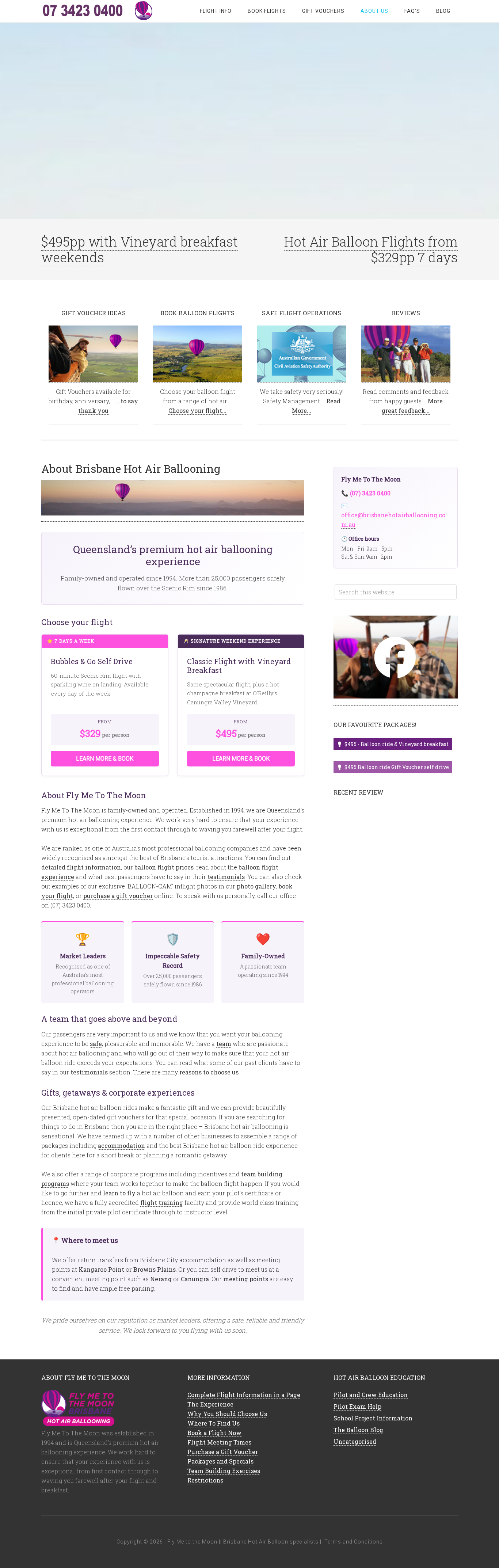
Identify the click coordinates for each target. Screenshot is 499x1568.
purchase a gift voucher (118, 895)
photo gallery (256, 886)
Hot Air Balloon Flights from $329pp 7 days (371, 249)
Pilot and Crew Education (371, 1394)
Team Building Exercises (223, 1470)
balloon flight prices (164, 867)
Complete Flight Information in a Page (243, 1394)
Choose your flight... (197, 410)
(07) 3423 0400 (370, 493)
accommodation (121, 1145)
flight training (161, 1202)
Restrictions (205, 1480)
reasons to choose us (209, 1072)
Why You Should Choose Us (227, 1413)
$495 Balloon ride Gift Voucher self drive (396, 767)
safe (96, 1043)
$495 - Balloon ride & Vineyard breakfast (396, 744)
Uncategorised (355, 1441)
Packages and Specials (220, 1461)
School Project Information (373, 1418)
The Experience (210, 1404)
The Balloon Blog (358, 1430)
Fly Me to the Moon (99, 11)
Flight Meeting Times (219, 1442)
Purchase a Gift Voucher (222, 1451)
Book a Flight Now (214, 1432)
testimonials (226, 876)
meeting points (245, 1279)
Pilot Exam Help (357, 1406)
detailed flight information (81, 867)
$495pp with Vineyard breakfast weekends (139, 249)
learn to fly (119, 1193)
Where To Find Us (213, 1423)
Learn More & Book (104, 758)
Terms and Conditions (353, 1542)
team (223, 1043)
